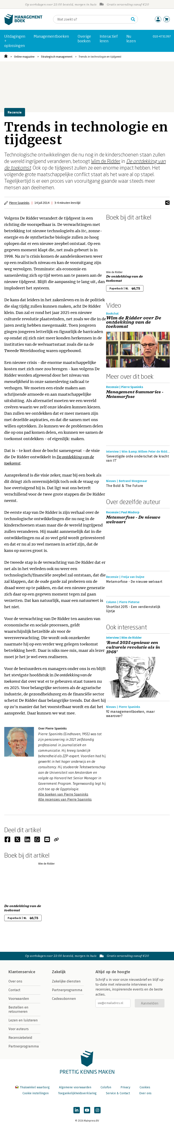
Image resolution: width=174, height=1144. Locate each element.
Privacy (125, 1087)
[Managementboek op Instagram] (97, 1110)
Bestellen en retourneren (18, 1009)
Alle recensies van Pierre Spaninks (65, 799)
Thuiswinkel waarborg (35, 1087)
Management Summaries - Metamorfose (135, 394)
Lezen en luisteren (23, 1020)
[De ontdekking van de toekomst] (121, 245)
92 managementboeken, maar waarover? (130, 714)
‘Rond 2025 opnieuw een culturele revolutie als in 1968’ (133, 647)
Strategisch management (56, 56)
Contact (14, 990)
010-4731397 (162, 36)
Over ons (15, 981)
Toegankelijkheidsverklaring (77, 1093)
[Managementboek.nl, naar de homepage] (23, 24)
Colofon (106, 1087)
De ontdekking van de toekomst (124, 278)
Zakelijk (59, 972)
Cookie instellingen (35, 1093)
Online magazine (24, 56)
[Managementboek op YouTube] (87, 1110)
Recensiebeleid (20, 1038)
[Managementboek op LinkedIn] (76, 1110)
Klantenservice (21, 972)
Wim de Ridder (105, 161)
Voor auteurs (18, 1029)
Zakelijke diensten (66, 981)
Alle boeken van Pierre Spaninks (63, 794)
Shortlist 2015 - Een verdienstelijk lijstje (133, 609)
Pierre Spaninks (19, 202)
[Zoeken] (133, 19)
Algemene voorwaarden (75, 1087)
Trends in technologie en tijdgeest (100, 56)
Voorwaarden (18, 999)
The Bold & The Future (124, 486)
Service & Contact (118, 1093)
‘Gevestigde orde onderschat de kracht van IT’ (137, 458)
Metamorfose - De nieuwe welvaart (133, 519)
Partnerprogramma (23, 1046)
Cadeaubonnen (64, 999)
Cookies (145, 1087)
